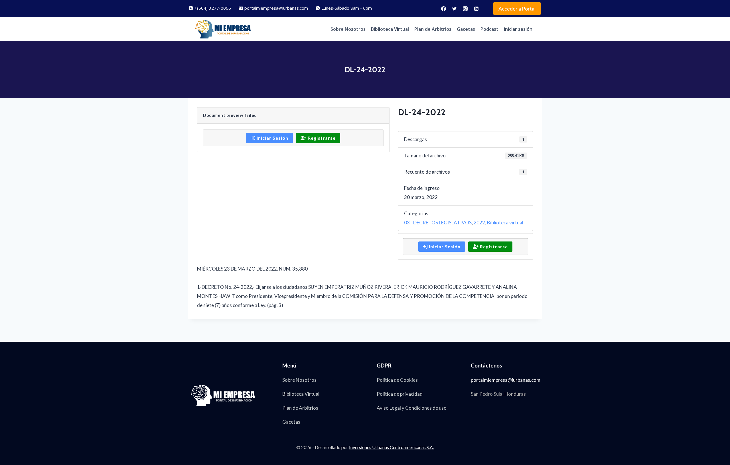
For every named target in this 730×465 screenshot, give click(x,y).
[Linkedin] (476, 8)
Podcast (489, 29)
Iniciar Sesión (272, 138)
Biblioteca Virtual (390, 29)
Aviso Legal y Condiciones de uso (412, 408)
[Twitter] (454, 8)
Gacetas (466, 29)
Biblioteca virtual (505, 223)
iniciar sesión (518, 29)
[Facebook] (443, 8)
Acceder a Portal (517, 8)
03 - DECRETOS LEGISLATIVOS (438, 223)
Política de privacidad (400, 394)
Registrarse (321, 138)
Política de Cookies (397, 380)
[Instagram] (465, 8)
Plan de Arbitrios (432, 29)
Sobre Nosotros (348, 29)
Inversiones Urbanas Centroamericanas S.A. (391, 447)
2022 (479, 223)
